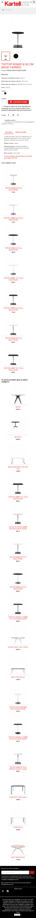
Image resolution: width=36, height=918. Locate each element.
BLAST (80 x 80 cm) (18, 857)
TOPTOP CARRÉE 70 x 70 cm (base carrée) (13, 369)
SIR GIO (18, 407)
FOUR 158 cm (18, 827)
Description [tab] (8, 132)
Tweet (13, 115)
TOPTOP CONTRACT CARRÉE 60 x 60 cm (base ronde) (18, 738)
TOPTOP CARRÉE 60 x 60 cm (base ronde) (13, 219)
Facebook (2, 891)
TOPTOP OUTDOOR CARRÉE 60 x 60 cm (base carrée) (18, 528)
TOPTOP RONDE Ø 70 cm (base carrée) (13, 339)
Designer (3, 70)
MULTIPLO (18, 437)
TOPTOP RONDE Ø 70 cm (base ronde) (13, 249)
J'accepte (17, 914)
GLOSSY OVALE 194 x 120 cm (18, 647)
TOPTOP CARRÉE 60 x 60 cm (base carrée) (13, 309)
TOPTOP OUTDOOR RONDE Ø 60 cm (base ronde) (18, 708)
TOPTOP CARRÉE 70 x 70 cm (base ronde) (13, 279)
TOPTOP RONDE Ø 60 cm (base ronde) (13, 189)
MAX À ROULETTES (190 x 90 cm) (18, 468)
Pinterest (17, 115)
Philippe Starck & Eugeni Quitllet (16, 70)
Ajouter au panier (18, 102)
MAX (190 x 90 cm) (18, 677)
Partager (8, 115)
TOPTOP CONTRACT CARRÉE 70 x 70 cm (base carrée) (18, 618)
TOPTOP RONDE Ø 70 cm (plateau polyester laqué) (18, 768)
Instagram (7, 891)
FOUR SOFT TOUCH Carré (18, 797)
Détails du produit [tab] (20, 132)
